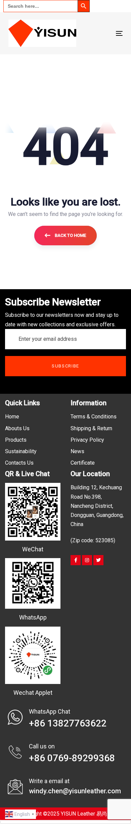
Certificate (83, 463)
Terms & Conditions (94, 416)
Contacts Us (19, 463)
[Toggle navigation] (104, 33)
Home (12, 416)
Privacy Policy (87, 440)
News (77, 451)
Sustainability (21, 451)
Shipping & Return (91, 428)
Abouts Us (17, 428)
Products (16, 440)
